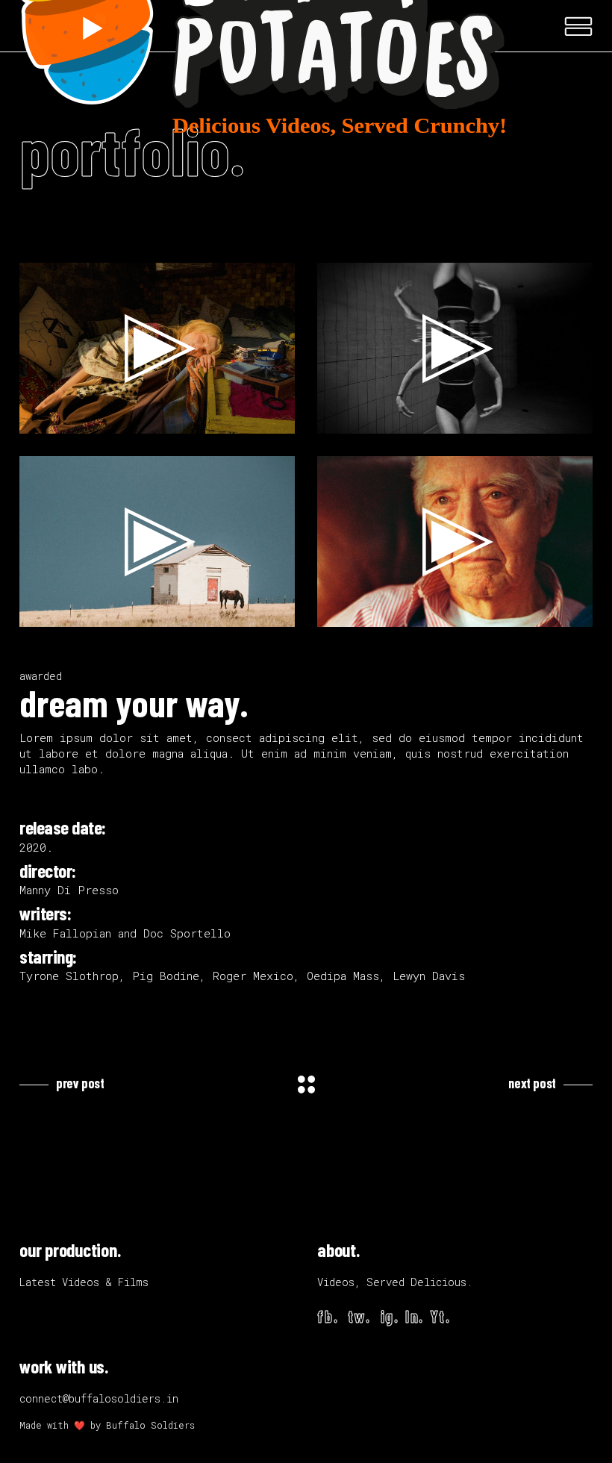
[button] (157, 349)
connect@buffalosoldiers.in (98, 1398)
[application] (157, 348)
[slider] (145, 418)
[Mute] (251, 418)
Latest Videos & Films (84, 1282)
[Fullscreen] (275, 418)
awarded (40, 676)
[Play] (38, 418)
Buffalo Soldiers (150, 1425)
